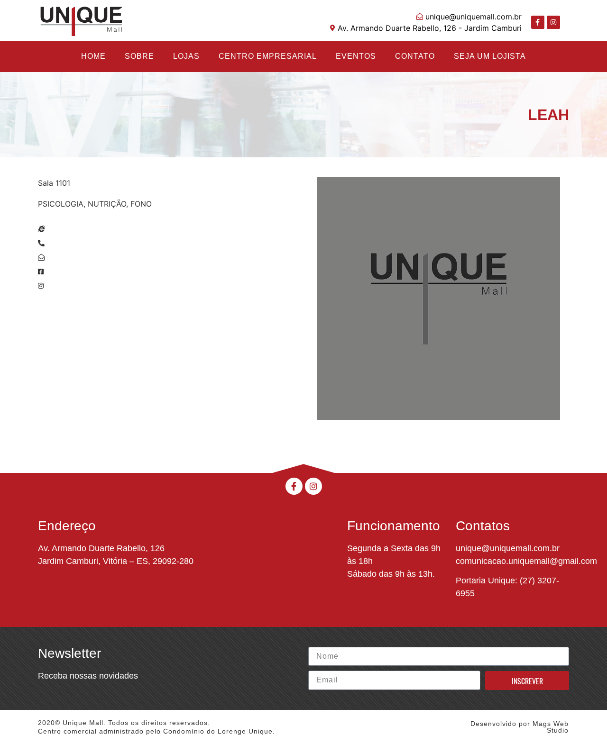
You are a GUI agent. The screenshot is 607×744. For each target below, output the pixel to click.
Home (93, 56)
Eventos (356, 56)
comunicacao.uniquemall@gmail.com (526, 561)
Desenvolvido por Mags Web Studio (519, 727)
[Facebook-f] (537, 22)
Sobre (139, 56)
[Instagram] (553, 22)
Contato (415, 56)
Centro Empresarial (268, 56)
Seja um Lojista (490, 56)
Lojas (186, 56)
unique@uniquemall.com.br (508, 548)
